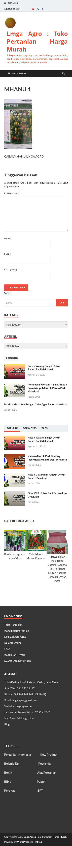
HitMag (38, 841)
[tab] (12, 428)
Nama (8, 238)
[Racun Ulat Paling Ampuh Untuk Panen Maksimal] (14, 474)
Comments (30, 428)
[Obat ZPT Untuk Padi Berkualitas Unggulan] (14, 493)
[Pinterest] (33, 9)
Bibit (7, 781)
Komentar (11, 193)
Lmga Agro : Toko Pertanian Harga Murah (37, 41)
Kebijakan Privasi (14, 654)
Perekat (9, 790)
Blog (7, 724)
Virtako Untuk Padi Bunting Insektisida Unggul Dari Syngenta (47, 457)
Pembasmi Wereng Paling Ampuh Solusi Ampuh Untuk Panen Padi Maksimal (47, 388)
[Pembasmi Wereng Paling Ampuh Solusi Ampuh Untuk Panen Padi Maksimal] (14, 384)
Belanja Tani (12, 763)
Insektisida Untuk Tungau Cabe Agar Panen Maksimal (35, 404)
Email (8, 254)
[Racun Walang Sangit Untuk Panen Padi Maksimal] (14, 366)
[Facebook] (42, 9)
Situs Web (10, 270)
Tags (45, 428)
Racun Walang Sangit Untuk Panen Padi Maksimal (44, 367)
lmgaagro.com (24, 706)
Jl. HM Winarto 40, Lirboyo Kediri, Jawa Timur (31, 682)
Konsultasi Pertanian (16, 630)
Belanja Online (13, 642)
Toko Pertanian (13, 624)
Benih (8, 772)
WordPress (23, 841)
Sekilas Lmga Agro (15, 636)
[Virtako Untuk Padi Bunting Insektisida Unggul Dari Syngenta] (14, 456)
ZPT (40, 790)
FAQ (7, 648)
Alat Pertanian (46, 772)
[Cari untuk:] (36, 302)
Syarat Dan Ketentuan (17, 660)
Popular (12, 428)
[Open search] (63, 73)
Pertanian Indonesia (17, 754)
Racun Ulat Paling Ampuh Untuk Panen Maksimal (46, 476)
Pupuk (41, 781)
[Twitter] (38, 9)
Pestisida (44, 763)
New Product (48, 754)
